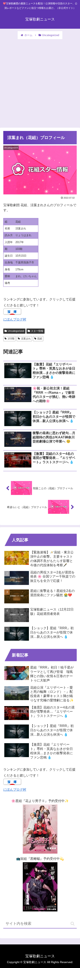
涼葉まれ (26, 338)
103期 (11, 338)
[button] (72, 923)
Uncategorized (16, 331)
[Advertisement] (40, 82)
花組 (39, 338)
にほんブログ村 (14, 319)
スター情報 (37, 331)
